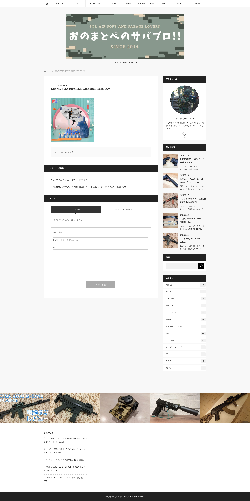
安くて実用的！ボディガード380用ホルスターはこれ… (192, 160)
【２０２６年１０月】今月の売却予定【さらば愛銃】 (193, 200)
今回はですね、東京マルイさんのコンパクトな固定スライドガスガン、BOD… (192, 189)
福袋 (163, 4)
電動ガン (59, 4)
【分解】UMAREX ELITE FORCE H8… (190, 220)
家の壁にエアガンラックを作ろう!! (71, 179)
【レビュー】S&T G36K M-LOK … (191, 240)
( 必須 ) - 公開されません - (66, 240)
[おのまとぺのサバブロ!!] (125, 58)
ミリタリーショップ (185, 347)
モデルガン (185, 306)
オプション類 (111, 4)
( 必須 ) (58, 232)
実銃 (185, 354)
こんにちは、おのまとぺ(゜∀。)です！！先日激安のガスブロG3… (192, 247)
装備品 (128, 4)
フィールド (180, 4)
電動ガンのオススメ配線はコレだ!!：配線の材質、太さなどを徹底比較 (89, 187)
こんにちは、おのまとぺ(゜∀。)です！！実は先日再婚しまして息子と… (192, 209)
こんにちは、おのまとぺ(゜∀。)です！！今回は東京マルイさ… (192, 167)
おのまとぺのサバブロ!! (122, 497)
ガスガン (76, 4)
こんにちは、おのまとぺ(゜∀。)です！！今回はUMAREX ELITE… (192, 227)
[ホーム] (47, 3)
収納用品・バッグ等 (146, 4)
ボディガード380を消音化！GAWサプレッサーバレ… (191, 180)
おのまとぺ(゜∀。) (185, 118)
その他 (197, 4)
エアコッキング (94, 4)
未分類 (185, 368)
